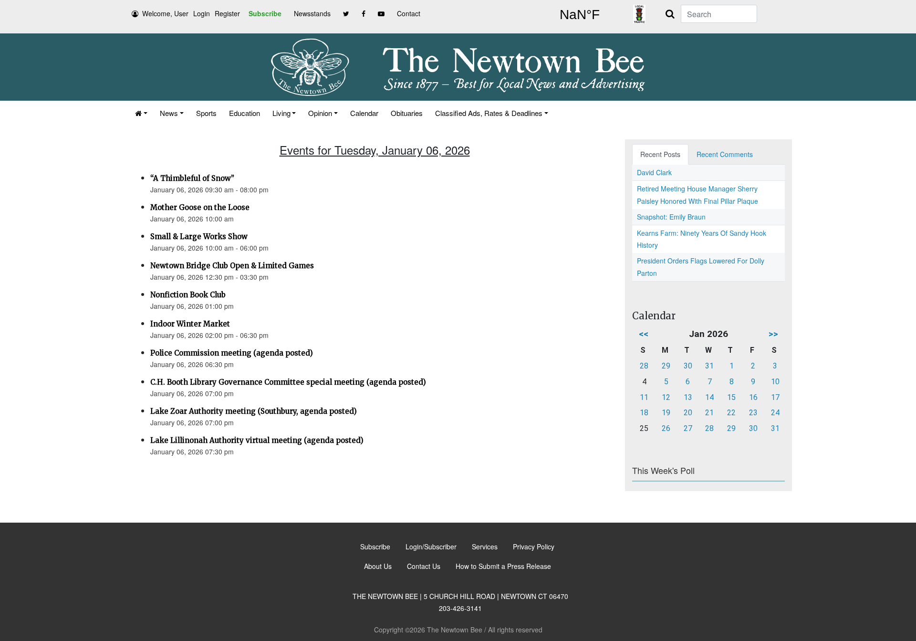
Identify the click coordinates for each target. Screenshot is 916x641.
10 (775, 381)
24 (775, 412)
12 (666, 397)
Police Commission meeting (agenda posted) (231, 352)
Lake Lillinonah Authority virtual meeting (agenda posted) (257, 440)
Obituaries (407, 113)
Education (244, 113)
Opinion (320, 113)
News (169, 113)
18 (644, 412)
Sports (206, 113)
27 (688, 428)
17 (775, 397)
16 (753, 397)
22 (731, 412)
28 (644, 365)
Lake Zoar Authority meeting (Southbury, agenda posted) (253, 411)
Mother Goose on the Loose (200, 207)
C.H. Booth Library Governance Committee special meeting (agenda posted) (288, 382)
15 (731, 397)
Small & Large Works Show (199, 236)
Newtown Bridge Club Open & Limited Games (232, 265)
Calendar (364, 113)
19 (666, 412)
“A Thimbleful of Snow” (192, 178)
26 (666, 428)
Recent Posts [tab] (660, 154)
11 (644, 397)
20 (688, 412)
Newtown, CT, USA (579, 15)
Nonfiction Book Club (188, 294)
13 (688, 397)
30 (688, 365)
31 (709, 365)
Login (201, 13)
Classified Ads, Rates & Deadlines (488, 113)
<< (643, 333)
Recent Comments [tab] (725, 154)
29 (666, 365)
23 (753, 412)
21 (709, 412)
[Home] (141, 113)
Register (227, 13)
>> (773, 333)
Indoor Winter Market (190, 323)
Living (281, 113)
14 (709, 397)
